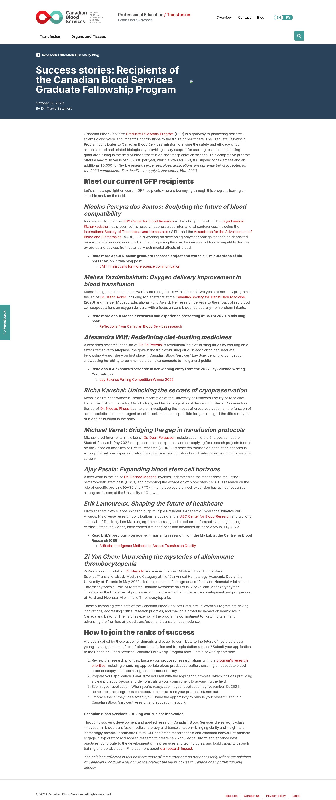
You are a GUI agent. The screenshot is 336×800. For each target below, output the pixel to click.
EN (279, 17)
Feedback (4, 319)
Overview (224, 17)
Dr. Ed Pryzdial (151, 345)
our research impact (176, 749)
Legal (296, 796)
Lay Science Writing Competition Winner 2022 (136, 379)
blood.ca (231, 796)
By (38, 108)
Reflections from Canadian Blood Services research (140, 326)
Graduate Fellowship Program (150, 134)
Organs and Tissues (88, 36)
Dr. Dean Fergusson (159, 437)
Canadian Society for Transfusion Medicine (210, 297)
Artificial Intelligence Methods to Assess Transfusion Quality (147, 546)
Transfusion (50, 36)
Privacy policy (276, 796)
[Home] (75, 17)
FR (288, 17)
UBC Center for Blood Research (148, 221)
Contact (244, 17)
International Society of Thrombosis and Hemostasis (126, 232)
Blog (260, 17)
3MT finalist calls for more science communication (139, 266)
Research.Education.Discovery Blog (70, 55)
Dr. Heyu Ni (135, 571)
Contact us (252, 796)
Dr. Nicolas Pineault (116, 408)
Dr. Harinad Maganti (140, 477)
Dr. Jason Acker (113, 297)
